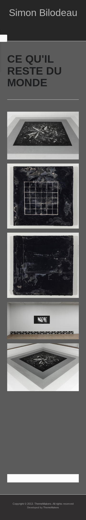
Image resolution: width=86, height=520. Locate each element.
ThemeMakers (42, 503)
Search (74, 478)
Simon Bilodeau (43, 13)
